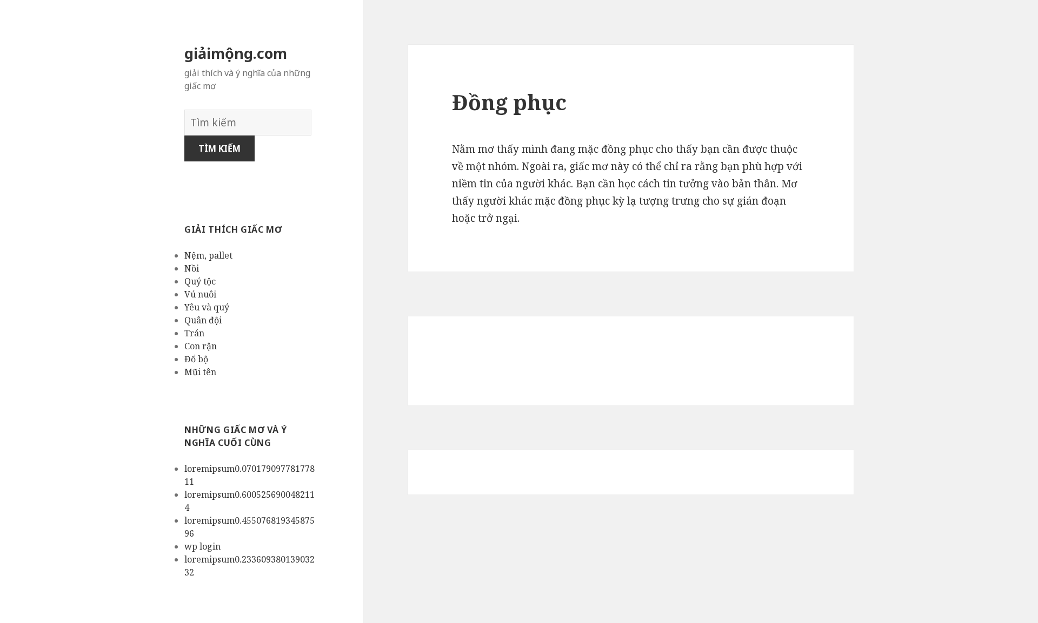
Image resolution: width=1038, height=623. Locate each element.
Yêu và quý (206, 307)
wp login (202, 546)
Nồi (191, 268)
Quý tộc (200, 281)
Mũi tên (200, 372)
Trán (194, 333)
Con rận (200, 346)
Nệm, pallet (208, 255)
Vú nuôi (200, 294)
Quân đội (203, 320)
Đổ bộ (196, 359)
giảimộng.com (235, 53)
